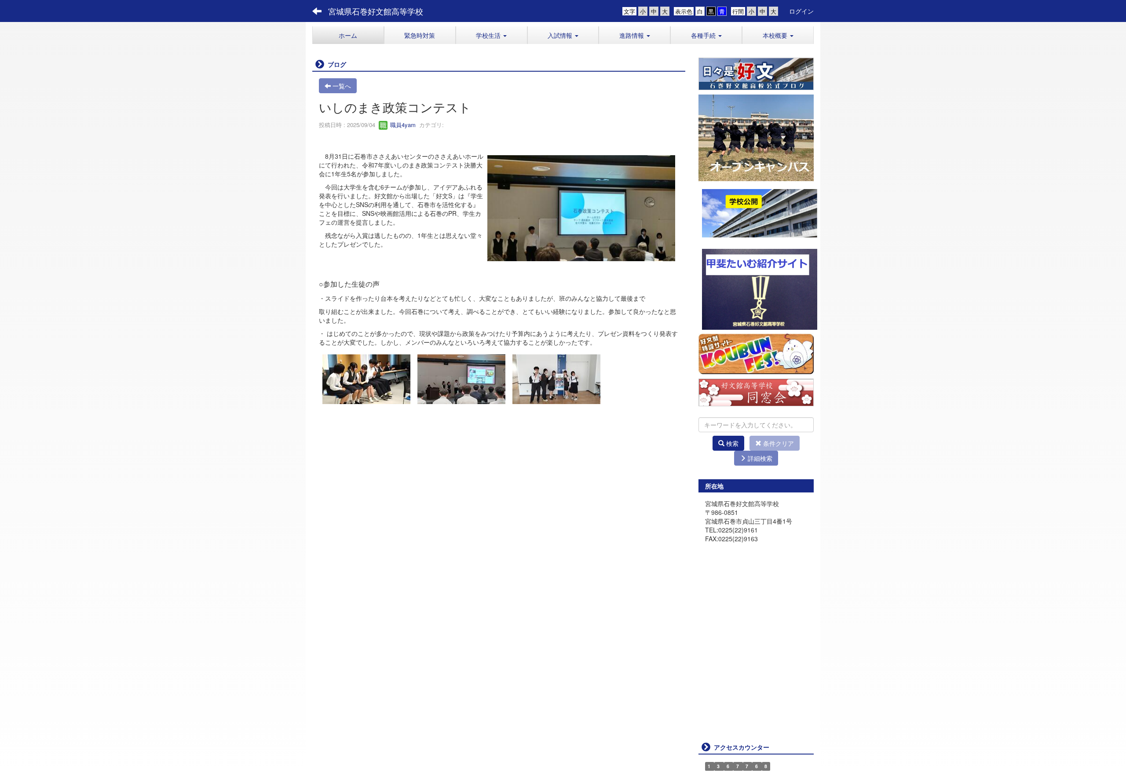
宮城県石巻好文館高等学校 (375, 11)
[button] (491, 35)
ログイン (801, 11)
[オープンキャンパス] (756, 136)
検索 (731, 443)
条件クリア (777, 443)
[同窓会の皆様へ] (756, 391)
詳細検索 (759, 458)
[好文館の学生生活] (756, 73)
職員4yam (402, 124)
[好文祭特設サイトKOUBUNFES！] (756, 352)
